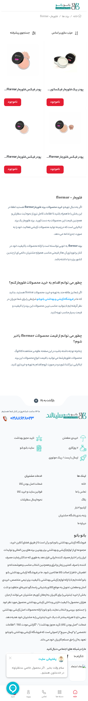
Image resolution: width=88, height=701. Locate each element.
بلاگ (83, 500)
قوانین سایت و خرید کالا (29, 492)
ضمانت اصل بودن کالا (31, 484)
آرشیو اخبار (80, 508)
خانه (74, 16)
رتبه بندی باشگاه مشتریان (72, 515)
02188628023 (22, 418)
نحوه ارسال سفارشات (31, 500)
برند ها (64, 16)
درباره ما (82, 523)
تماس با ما (80, 492)
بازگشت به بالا (47, 400)
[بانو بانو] (67, 6)
